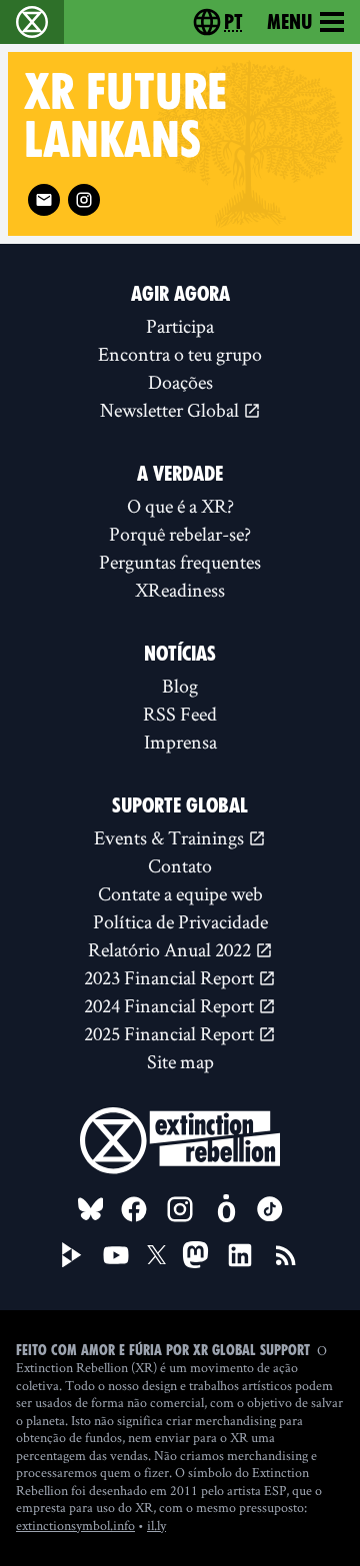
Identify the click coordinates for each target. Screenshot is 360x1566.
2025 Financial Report (171, 1033)
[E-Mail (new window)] (44, 200)
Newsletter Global (171, 410)
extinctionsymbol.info (75, 1525)
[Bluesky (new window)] (91, 1209)
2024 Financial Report (171, 1005)
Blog (180, 686)
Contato (180, 865)
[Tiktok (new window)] (270, 1209)
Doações (180, 382)
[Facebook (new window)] (134, 1209)
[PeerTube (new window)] (72, 1255)
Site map (180, 1061)
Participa (180, 326)
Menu (289, 22)
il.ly (156, 1525)
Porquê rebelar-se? (180, 534)
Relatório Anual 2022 (171, 949)
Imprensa (180, 742)
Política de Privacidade (180, 921)
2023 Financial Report (171, 977)
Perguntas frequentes (180, 562)
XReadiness (180, 590)
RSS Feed (180, 714)
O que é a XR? (180, 506)
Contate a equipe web (180, 893)
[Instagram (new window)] (84, 200)
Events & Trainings (171, 837)
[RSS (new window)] (286, 1255)
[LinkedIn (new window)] (240, 1255)
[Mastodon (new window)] (195, 1254)
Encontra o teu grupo (180, 354)
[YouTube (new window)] (116, 1255)
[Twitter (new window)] (157, 1255)
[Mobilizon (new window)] (226, 1209)
